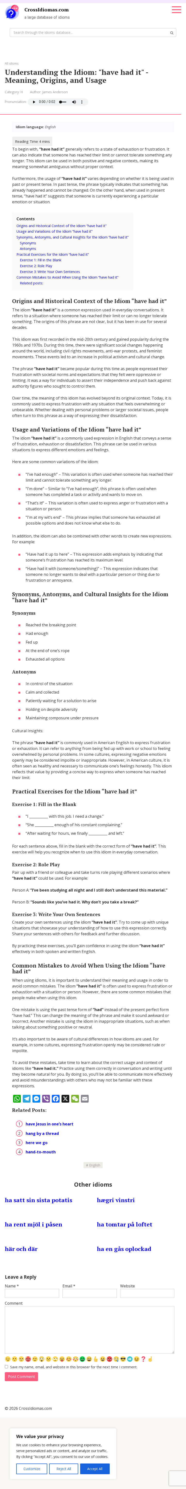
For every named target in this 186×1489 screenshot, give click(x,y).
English (94, 1165)
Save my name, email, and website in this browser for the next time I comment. (73, 1367)
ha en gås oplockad (124, 1249)
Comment (14, 1303)
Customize (31, 1468)
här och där (21, 1249)
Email (68, 1286)
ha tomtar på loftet (124, 1224)
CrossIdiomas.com (46, 9)
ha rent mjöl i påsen (33, 1224)
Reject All (63, 1468)
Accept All (94, 1468)
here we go (36, 1142)
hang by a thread (42, 1133)
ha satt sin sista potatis (38, 1200)
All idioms (12, 63)
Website (127, 1286)
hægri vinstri (116, 1200)
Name (12, 1286)
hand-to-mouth (41, 1152)
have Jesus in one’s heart (49, 1124)
